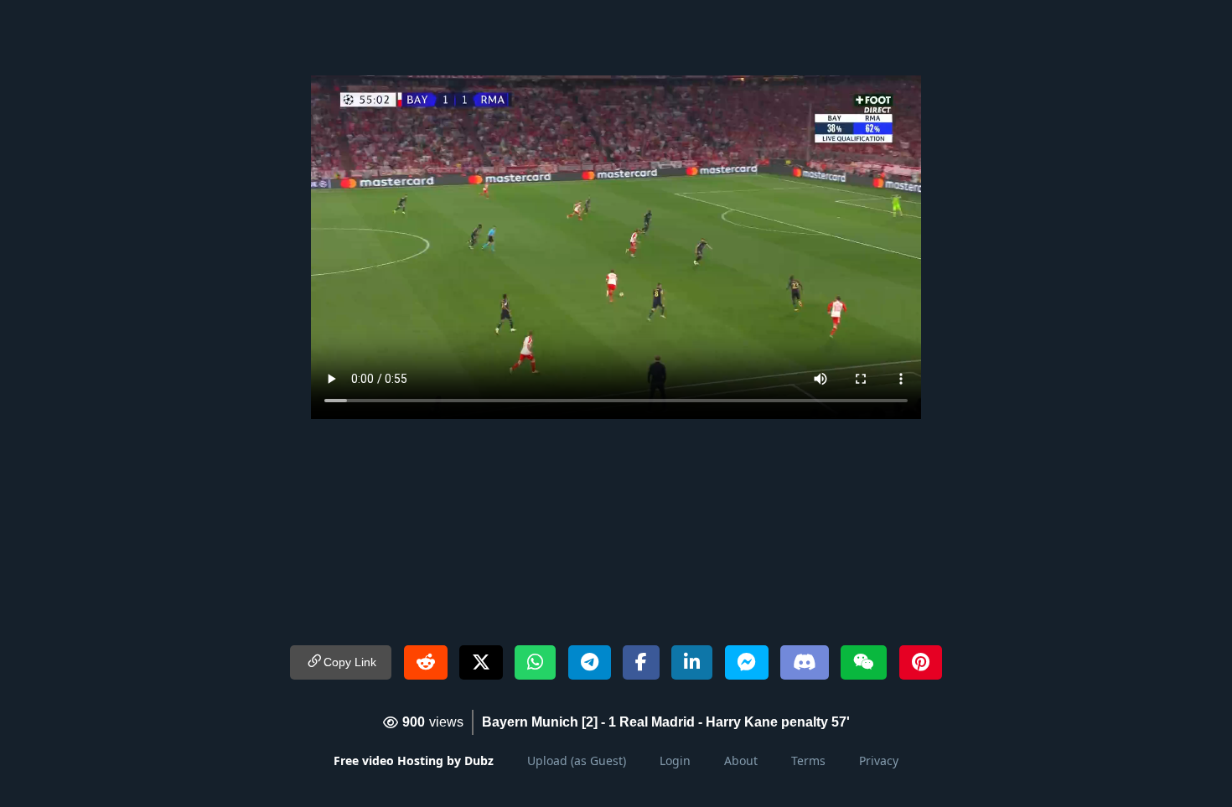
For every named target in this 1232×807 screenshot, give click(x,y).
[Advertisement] (616, 37)
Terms (808, 760)
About (741, 760)
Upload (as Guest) (576, 760)
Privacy (878, 760)
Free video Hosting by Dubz (414, 760)
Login (675, 760)
